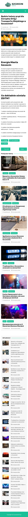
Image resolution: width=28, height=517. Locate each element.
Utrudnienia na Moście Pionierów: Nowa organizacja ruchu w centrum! (18, 502)
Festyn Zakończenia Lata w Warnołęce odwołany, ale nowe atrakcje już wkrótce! (13, 296)
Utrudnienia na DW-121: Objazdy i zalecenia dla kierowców (16, 412)
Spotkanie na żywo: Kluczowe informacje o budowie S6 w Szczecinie (13, 237)
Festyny (5, 291)
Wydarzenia (8, 29)
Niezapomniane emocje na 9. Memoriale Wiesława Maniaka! (13, 325)
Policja (4, 263)
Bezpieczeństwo (7, 203)
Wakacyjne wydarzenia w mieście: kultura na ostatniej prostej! (18, 446)
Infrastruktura (6, 233)
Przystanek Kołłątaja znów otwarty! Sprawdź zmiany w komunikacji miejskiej (18, 493)
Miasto (4, 29)
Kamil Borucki (5, 27)
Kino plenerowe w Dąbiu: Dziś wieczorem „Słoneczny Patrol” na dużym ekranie (18, 477)
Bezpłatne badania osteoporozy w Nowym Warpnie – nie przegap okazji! (18, 387)
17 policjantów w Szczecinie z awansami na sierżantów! (13, 267)
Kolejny (22, 149)
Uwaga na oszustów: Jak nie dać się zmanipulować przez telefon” (18, 403)
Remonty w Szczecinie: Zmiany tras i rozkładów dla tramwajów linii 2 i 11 (14, 178)
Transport (5, 173)
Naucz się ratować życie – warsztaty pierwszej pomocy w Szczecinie (18, 361)
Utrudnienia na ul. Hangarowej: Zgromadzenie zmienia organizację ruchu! (14, 208)
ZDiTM (5, 143)
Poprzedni (6, 149)
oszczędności (15, 140)
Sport (4, 321)
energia (5, 140)
